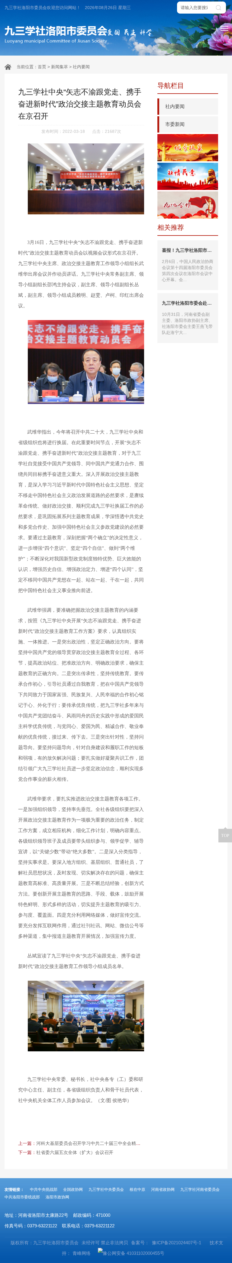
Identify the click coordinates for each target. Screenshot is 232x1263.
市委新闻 (175, 124)
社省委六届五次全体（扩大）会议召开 (74, 1152)
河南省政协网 (163, 1189)
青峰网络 (81, 1253)
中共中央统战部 (43, 1189)
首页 (42, 66)
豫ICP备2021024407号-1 (176, 1242)
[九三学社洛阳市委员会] (56, 34)
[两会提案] (187, 147)
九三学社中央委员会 (106, 1189)
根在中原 (137, 1189)
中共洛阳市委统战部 (22, 1197)
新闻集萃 (59, 66)
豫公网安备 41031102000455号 (133, 1253)
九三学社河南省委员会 (200, 1189)
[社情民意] (187, 176)
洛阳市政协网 (57, 1197)
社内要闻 (81, 66)
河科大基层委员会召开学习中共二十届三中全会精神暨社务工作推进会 (106, 1143)
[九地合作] (187, 205)
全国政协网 (73, 1189)
